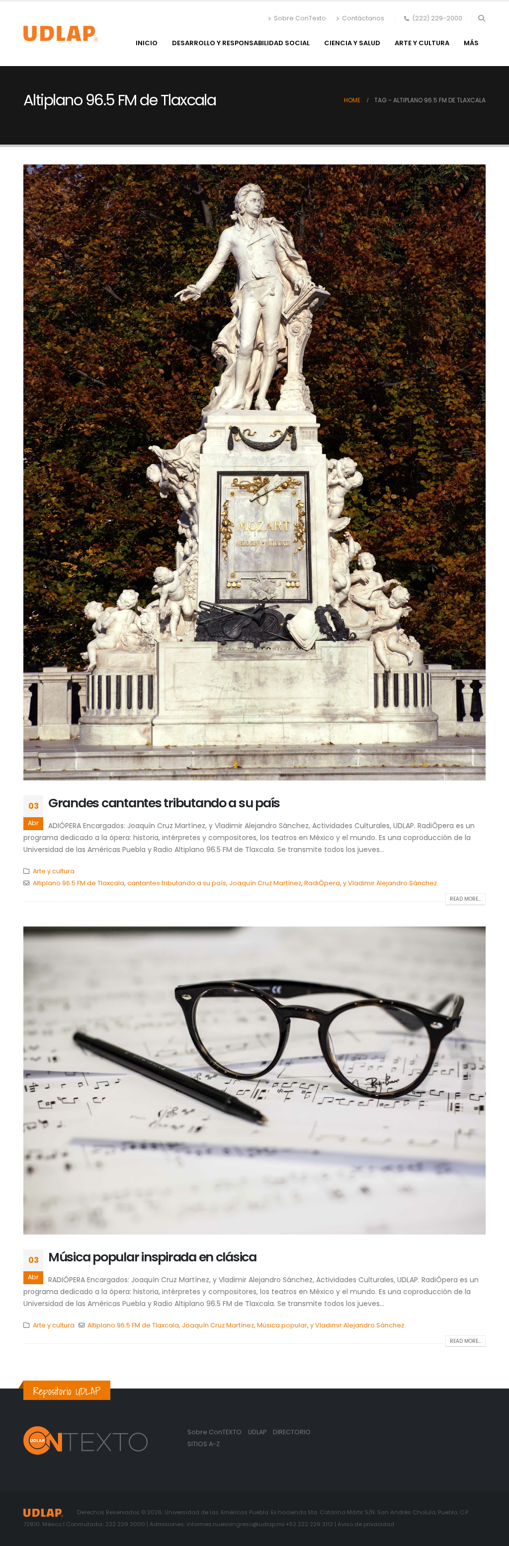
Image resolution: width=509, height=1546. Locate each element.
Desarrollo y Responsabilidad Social (241, 43)
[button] (481, 18)
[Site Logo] (60, 34)
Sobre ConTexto (300, 18)
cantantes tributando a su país (176, 883)
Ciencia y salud (352, 43)
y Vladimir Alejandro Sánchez (390, 883)
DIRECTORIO (292, 1432)
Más (471, 43)
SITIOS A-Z (203, 1444)
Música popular (282, 1325)
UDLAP (258, 1432)
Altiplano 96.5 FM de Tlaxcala (78, 883)
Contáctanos (363, 18)
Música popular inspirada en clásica (152, 1257)
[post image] (254, 472)
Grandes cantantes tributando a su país (164, 803)
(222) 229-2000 (437, 18)
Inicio (147, 43)
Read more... (465, 899)
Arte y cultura (422, 43)
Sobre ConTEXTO (214, 1432)
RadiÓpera (322, 883)
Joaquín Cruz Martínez (265, 883)
